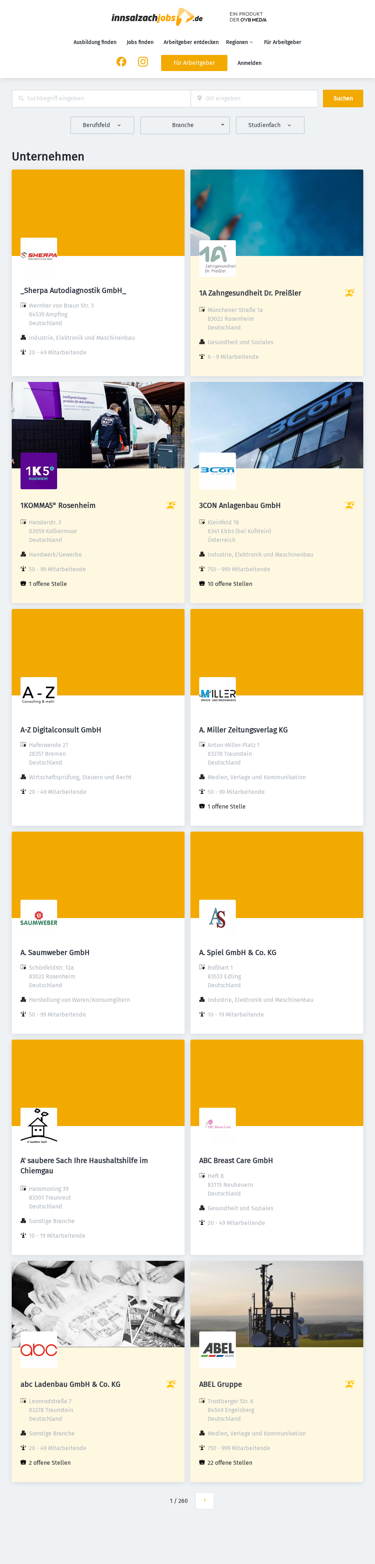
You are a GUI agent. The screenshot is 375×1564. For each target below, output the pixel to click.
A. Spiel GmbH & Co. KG (237, 952)
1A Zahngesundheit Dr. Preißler (250, 293)
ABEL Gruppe (220, 1384)
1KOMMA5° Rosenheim (58, 505)
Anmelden (249, 63)
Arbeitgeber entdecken (191, 42)
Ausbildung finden (95, 42)
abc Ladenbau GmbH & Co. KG (70, 1384)
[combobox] (101, 99)
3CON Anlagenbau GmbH (240, 505)
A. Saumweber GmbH (55, 952)
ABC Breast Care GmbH (236, 1160)
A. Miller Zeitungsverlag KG (243, 729)
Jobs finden (140, 42)
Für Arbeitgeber (282, 42)
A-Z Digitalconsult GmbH (61, 729)
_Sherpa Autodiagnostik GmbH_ (73, 290)
